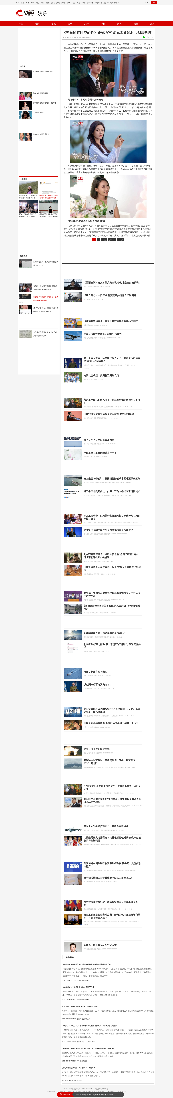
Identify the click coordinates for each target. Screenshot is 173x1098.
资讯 (22, 2)
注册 (146, 3)
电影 (37, 23)
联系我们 (71, 1091)
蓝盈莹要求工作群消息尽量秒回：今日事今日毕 (28, 196)
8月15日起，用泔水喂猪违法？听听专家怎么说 (95, 1094)
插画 (63, 2)
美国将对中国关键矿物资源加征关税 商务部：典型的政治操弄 (112, 864)
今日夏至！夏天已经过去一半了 (100, 452)
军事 (27, 2)
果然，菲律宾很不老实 (95, 671)
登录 (154, 3)
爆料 (103, 23)
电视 (53, 23)
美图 (119, 23)
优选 (78, 2)
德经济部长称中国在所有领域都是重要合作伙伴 (108, 530)
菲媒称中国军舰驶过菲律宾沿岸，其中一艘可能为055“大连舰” (109, 761)
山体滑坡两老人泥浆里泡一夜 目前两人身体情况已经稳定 (112, 568)
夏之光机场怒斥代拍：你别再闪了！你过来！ (78, 1067)
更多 (152, 23)
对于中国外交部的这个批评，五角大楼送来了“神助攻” (112, 491)
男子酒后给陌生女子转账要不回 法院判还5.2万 (108, 877)
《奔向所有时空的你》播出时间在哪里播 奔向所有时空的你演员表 (86, 964)
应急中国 (98, 2)
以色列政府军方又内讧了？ (98, 684)
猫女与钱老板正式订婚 (41, 134)
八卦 (86, 23)
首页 (17, 2)
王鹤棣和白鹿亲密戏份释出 (43, 71)
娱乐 (37, 2)
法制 (83, 2)
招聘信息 (81, 1091)
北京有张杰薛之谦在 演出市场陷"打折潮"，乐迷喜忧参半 (112, 645)
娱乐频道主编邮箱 (101, 1088)
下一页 (120, 239)
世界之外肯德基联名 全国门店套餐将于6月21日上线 (111, 723)
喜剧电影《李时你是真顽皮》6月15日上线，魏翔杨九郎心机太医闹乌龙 (88, 1048)
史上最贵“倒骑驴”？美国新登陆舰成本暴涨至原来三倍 (112, 478)
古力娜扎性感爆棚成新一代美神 (44, 103)
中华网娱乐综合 (85, 37)
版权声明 (91, 1091)
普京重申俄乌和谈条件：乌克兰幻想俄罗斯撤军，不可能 (112, 401)
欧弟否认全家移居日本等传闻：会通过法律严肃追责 (48, 197)
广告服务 (61, 1091)
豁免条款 (101, 1091)
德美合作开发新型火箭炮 (97, 749)
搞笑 (136, 23)
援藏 (58, 2)
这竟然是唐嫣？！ (39, 112)
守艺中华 (90, 2)
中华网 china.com (26, 13)
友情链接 (111, 1091)
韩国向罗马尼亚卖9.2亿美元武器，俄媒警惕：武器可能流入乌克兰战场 (112, 800)
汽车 (42, 2)
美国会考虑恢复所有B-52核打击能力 (103, 334)
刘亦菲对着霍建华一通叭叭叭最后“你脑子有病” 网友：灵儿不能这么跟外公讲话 (112, 555)
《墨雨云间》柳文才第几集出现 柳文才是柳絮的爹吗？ (112, 282)
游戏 (48, 2)
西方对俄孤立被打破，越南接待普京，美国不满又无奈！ (111, 903)
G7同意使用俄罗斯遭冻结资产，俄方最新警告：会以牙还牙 (112, 787)
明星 (20, 23)
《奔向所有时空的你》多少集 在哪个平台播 (78, 987)
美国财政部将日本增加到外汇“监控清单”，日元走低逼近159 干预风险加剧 (112, 710)
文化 (53, 2)
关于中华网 (51, 1091)
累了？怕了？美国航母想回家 (99, 439)
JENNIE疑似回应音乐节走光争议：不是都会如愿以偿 (28, 216)
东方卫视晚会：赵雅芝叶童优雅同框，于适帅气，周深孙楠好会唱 (112, 517)
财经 (32, 2)
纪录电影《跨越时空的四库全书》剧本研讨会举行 (80, 1006)
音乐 (70, 23)
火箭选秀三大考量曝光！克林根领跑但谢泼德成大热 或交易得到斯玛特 (112, 839)
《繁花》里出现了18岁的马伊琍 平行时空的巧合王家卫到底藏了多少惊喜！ (89, 1025)
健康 (68, 2)
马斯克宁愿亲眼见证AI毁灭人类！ (101, 945)
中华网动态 (122, 1091)
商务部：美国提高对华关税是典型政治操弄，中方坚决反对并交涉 (112, 594)
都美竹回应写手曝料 (40, 93)
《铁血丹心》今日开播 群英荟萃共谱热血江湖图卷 (110, 295)
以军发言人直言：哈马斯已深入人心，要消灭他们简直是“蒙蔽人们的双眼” (112, 359)
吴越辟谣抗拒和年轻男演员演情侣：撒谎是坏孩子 (48, 215)
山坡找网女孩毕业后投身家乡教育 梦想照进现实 (109, 414)
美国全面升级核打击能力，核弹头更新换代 (106, 826)
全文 (104, 239)
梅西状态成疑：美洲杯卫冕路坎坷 (101, 375)
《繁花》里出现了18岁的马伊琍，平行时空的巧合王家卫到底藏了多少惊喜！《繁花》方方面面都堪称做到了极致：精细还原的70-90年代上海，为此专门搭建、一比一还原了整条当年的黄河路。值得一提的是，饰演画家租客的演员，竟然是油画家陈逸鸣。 (108, 1033)
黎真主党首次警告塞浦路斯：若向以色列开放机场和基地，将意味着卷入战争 (112, 916)
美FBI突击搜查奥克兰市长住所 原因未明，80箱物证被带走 (112, 607)
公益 (73, 2)
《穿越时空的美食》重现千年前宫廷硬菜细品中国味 (111, 321)
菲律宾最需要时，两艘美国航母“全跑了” (105, 633)
